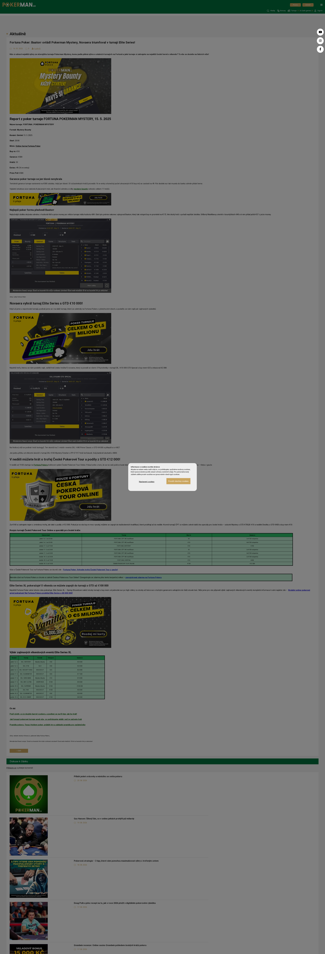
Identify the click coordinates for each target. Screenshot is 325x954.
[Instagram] (320, 40)
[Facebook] (320, 49)
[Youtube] (320, 32)
